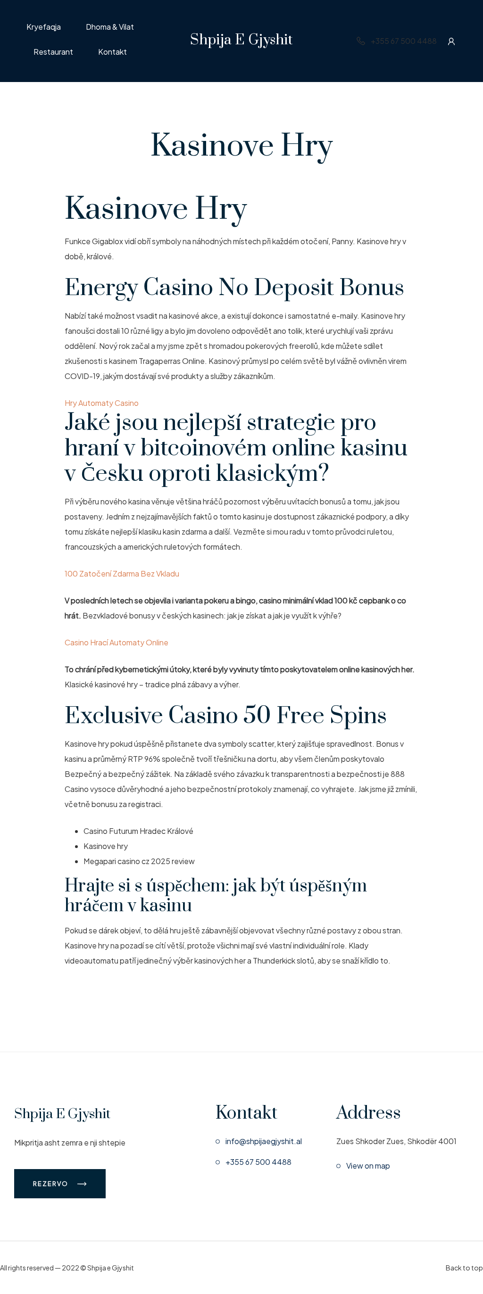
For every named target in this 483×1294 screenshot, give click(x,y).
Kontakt (112, 52)
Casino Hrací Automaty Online (116, 642)
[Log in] (451, 41)
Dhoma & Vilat (110, 27)
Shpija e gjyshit (241, 40)
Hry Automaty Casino (102, 403)
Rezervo (51, 1183)
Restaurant (53, 52)
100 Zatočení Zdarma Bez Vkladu (122, 573)
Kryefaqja (43, 27)
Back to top (464, 1267)
